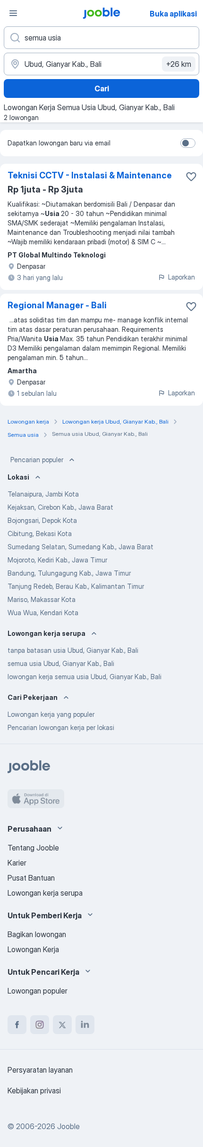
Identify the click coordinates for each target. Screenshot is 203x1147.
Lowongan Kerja (33, 949)
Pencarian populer (36, 460)
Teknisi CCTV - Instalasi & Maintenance (90, 175)
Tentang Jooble (33, 847)
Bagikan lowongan (37, 934)
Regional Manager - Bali (57, 305)
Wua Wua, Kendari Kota (43, 613)
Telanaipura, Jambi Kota (43, 494)
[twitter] (62, 1024)
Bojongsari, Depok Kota (42, 520)
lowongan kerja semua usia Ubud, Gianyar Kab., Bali (84, 677)
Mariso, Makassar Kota (42, 599)
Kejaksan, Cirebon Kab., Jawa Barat (60, 507)
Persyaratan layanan (40, 1070)
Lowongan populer (38, 990)
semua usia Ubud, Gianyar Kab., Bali (61, 663)
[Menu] (13, 13)
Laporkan (181, 277)
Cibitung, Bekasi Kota (40, 533)
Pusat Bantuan (31, 877)
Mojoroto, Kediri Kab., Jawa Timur (57, 560)
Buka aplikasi (173, 13)
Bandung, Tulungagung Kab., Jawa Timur (69, 573)
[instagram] (39, 1024)
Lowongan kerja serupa (45, 893)
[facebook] (17, 1024)
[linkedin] (85, 1024)
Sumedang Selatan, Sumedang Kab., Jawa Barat (80, 547)
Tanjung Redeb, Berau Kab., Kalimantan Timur (76, 586)
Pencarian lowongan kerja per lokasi (61, 727)
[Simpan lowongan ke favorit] (191, 176)
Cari (101, 88)
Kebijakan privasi (34, 1090)
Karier (17, 862)
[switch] (187, 143)
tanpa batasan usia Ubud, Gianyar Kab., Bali (73, 650)
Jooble (68, 1126)
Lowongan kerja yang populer (51, 714)
